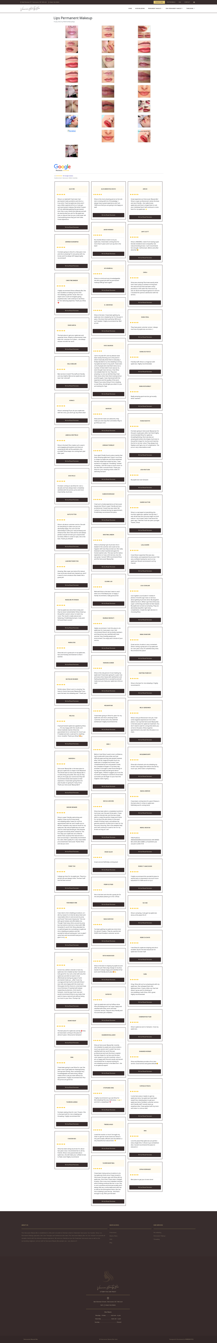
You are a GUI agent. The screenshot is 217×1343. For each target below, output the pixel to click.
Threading (157, 1239)
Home (130, 9)
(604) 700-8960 (54, 2)
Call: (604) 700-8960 (108, 1305)
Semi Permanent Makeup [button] (174, 9)
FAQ (180, 2)
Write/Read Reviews (72, 227)
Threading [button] (190, 9)
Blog (111, 1243)
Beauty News (113, 1236)
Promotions (159, 2)
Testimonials (171, 2)
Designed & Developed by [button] (181, 1339)
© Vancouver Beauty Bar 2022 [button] (108, 1339)
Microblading (140, 9)
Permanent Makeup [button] (154, 9)
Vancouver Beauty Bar (30, 9)
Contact (187, 2)
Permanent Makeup (159, 1236)
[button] (51, 1339)
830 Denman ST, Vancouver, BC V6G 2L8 (34, 2)
